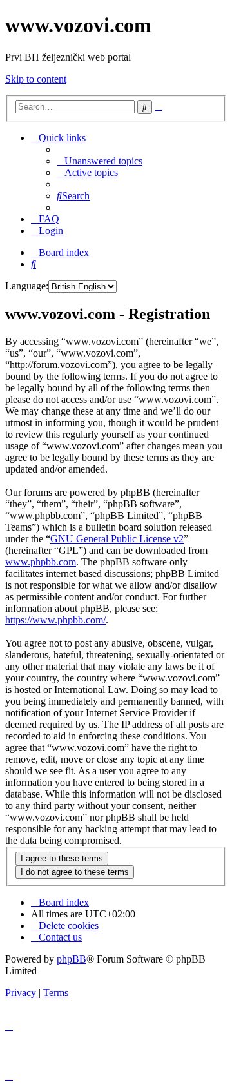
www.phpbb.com (40, 561)
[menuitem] (99, 160)
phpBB (71, 959)
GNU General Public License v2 (117, 538)
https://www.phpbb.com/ (55, 619)
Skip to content (35, 78)
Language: (26, 285)
